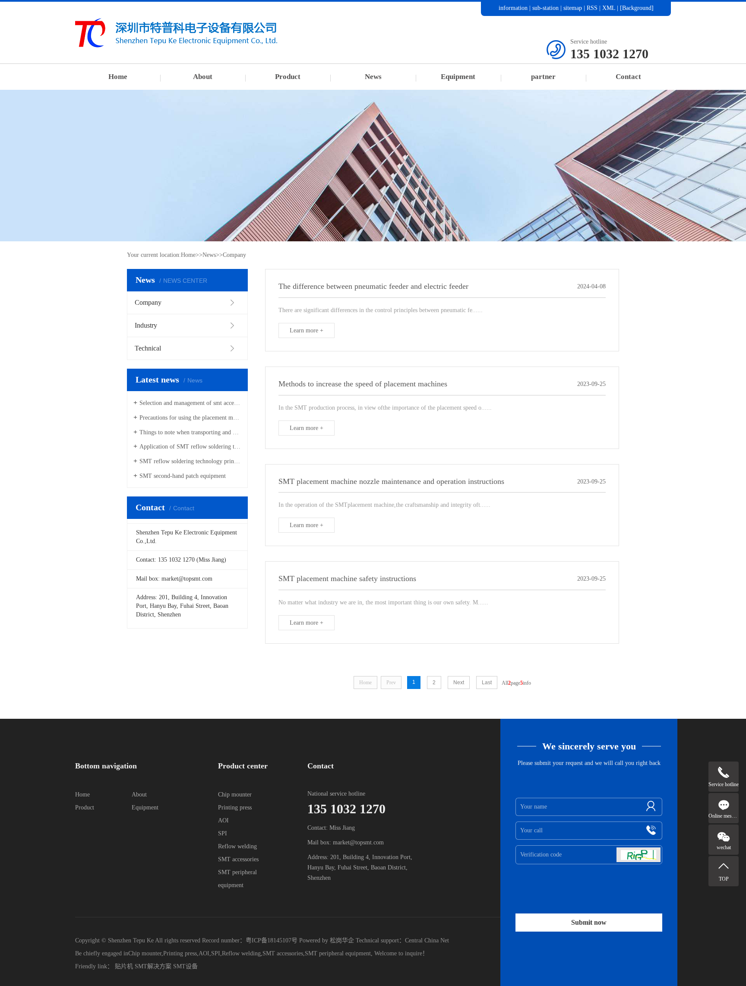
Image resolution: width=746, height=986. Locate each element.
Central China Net (427, 940)
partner (543, 77)
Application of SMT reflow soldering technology (190, 446)
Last (487, 682)
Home (117, 77)
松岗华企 (342, 940)
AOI (223, 820)
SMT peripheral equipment (338, 953)
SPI (222, 833)
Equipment (458, 77)
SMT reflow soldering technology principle (190, 461)
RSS (592, 8)
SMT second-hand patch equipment (182, 476)
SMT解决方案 (153, 966)
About (202, 77)
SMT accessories (238, 859)
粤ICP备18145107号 (271, 940)
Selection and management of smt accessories (190, 403)
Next (458, 682)
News (373, 77)
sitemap (572, 8)
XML (608, 8)
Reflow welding (237, 846)
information (513, 8)
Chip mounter (235, 794)
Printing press (235, 807)
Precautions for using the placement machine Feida (190, 417)
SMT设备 (185, 966)
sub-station (545, 8)
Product (287, 77)
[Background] (637, 8)
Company (234, 255)
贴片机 (124, 966)
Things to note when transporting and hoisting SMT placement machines (190, 432)
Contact (628, 77)
